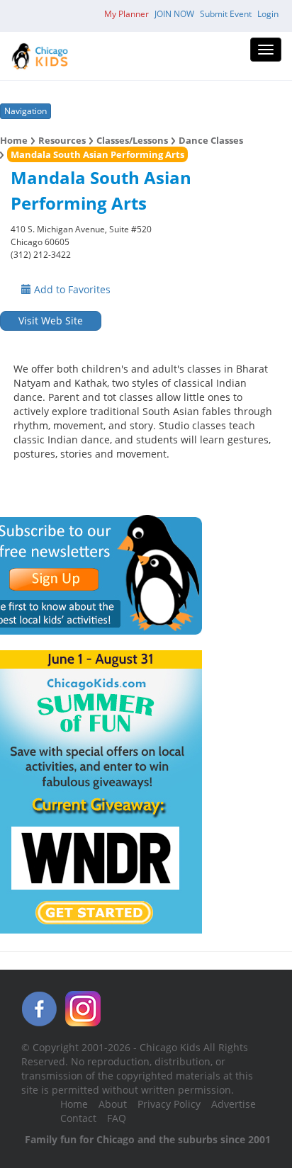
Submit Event (226, 14)
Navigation (25, 111)
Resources (62, 140)
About (113, 1104)
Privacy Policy (169, 1104)
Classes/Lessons (132, 140)
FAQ (116, 1118)
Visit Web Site (50, 320)
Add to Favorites (71, 289)
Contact (78, 1118)
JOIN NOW (174, 14)
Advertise (233, 1104)
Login (268, 14)
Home (14, 140)
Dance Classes (211, 140)
